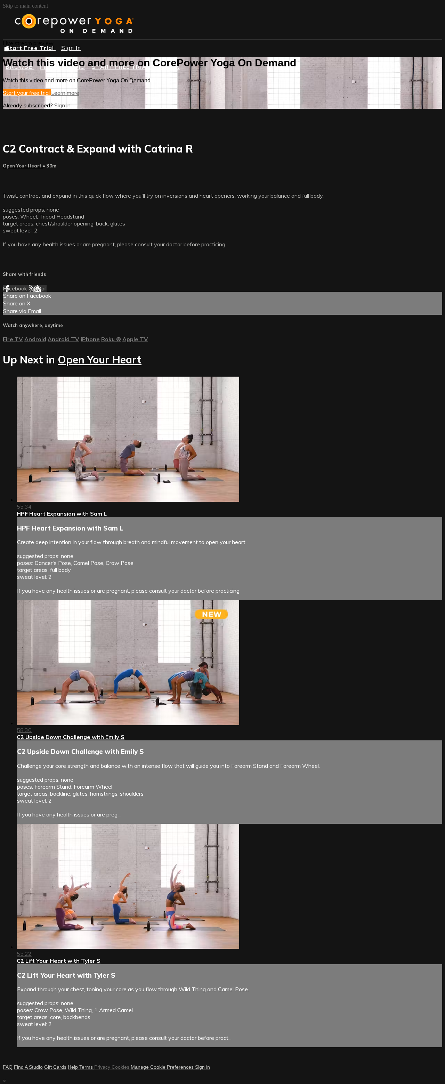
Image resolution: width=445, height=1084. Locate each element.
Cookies (121, 1067)
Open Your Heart (23, 166)
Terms (86, 1067)
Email (40, 288)
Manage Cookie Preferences (163, 1067)
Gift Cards (55, 1067)
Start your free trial (27, 92)
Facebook (16, 288)
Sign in (62, 105)
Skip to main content (25, 6)
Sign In (71, 48)
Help (73, 1067)
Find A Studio (28, 1067)
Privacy (103, 1067)
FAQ (8, 1067)
